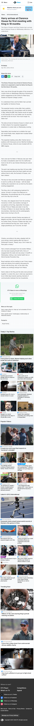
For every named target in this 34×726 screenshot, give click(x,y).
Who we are (4, 708)
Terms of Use (11, 708)
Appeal (19, 690)
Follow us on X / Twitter (10, 694)
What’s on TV (5, 690)
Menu (5, 2)
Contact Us (29, 708)
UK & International (12, 14)
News (3, 14)
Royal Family (5, 323)
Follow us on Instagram (10, 704)
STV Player (4, 688)
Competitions (21, 688)
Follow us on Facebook (10, 697)
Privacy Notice (21, 708)
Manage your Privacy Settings (10, 715)
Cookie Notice (4, 710)
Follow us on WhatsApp (10, 700)
